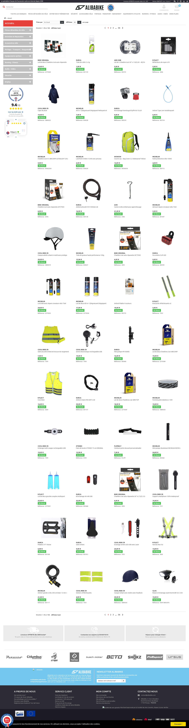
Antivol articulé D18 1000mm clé (87, 206)
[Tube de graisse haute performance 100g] (91, 238)
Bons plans (174, 14)
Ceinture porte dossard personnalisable (127, 447)
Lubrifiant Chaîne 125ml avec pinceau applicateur (88, 158)
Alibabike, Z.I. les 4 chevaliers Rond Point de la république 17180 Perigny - (150, 701)
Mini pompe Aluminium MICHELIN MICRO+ (166, 447)
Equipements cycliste (131, 14)
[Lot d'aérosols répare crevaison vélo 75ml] (53, 286)
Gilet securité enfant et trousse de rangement (53, 351)
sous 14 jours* (162, 1)
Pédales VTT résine (44, 543)
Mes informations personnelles (105, 701)
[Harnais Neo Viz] (168, 528)
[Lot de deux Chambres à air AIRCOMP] (168, 335)
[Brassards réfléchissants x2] (168, 286)
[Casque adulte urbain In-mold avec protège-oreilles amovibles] (53, 238)
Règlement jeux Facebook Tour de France (27, 703)
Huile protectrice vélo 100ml (162, 158)
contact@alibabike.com (148, 695)
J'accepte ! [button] (178, 724)
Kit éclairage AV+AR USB (84, 495)
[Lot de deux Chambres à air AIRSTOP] (130, 383)
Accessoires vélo (86, 14)
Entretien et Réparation (59, 14)
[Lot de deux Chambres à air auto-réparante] (53, 45)
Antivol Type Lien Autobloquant (163, 110)
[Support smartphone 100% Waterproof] (168, 479)
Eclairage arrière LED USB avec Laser (126, 543)
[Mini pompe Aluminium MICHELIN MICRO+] (168, 431)
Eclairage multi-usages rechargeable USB (52, 447)
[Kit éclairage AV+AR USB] (91, 479)
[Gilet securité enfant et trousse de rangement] (53, 335)
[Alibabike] (94, 7)
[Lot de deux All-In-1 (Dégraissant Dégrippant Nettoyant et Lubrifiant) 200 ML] (91, 286)
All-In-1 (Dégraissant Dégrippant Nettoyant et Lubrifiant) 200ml (91, 110)
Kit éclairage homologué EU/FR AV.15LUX (128, 109)
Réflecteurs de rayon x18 (161, 61)
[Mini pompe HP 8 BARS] (130, 335)
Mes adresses (100, 699)
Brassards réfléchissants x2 (161, 302)
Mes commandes (101, 695)
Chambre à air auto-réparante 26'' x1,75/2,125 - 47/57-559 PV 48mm (129, 495)
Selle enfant (80, 543)
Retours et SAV (59, 701)
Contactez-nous (148, 691)
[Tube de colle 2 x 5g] (91, 45)
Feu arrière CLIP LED (159, 254)
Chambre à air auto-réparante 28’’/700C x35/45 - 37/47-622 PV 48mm (51, 206)
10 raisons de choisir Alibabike (23, 697)
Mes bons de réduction (103, 703)
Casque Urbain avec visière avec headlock (128, 592)
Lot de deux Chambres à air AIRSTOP (126, 399)
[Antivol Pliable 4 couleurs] (130, 286)
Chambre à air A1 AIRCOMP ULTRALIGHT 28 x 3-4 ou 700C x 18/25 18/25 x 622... (53, 158)
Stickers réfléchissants (84, 592)
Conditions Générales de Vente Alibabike (67, 705)
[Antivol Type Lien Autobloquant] (168, 94)
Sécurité (74, 14)
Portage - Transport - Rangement (107, 14)
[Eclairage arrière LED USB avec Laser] (130, 528)
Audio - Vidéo (163, 14)
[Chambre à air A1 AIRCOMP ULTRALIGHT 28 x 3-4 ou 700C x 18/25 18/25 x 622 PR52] (53, 142)
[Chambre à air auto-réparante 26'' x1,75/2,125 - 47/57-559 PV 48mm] (130, 479)
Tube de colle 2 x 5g (83, 61)
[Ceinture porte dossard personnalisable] (130, 431)
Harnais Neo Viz (157, 543)
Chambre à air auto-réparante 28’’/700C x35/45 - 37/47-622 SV (127, 254)
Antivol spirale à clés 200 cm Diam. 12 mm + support (52, 592)
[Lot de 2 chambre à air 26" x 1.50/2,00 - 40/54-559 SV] (130, 45)
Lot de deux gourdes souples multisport (51, 495)
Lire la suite (70, 682)
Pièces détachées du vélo (38, 14)
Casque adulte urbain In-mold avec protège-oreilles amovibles (52, 254)
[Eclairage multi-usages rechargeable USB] (53, 431)
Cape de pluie (43, 109)
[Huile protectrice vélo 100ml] (168, 142)
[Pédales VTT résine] (53, 528)
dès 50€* (135, 1)
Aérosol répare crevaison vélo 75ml (164, 206)
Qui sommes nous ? (20, 695)
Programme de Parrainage (63, 703)
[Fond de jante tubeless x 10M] (168, 383)
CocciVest (41, 399)
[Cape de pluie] (53, 94)
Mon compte (103, 691)
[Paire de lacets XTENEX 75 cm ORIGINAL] (91, 431)
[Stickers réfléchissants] (91, 576)
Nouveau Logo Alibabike (21, 701)
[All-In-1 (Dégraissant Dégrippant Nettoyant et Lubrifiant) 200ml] (91, 94)
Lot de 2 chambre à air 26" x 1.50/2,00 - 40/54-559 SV (129, 61)
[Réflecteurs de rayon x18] (168, 45)
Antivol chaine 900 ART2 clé (85, 399)
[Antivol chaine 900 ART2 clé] (91, 383)
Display (8, 82)
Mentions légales (60, 707)
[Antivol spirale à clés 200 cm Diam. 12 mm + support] (53, 576)
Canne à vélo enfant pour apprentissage (127, 206)
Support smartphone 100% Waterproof (165, 495)
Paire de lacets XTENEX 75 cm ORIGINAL (89, 447)
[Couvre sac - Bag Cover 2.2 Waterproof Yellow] (130, 142)
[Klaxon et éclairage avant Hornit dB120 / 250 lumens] (168, 576)
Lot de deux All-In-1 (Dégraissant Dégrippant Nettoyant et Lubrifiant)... (91, 302)
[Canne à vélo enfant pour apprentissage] (130, 190)
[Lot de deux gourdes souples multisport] (53, 479)
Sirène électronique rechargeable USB (89, 351)
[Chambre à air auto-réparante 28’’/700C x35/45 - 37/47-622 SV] (130, 238)
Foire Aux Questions (61, 695)
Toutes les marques (18, 14)
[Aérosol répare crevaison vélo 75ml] (168, 190)
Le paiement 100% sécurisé (63, 699)
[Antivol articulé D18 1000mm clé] (91, 190)
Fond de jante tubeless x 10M (162, 399)
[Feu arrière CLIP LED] (168, 238)
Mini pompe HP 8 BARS (122, 351)
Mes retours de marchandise (105, 697)
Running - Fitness (149, 14)
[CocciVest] (53, 383)
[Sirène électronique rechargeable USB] (91, 335)
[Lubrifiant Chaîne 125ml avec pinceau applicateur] (91, 142)
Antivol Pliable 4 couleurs (122, 303)
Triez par (39, 22)
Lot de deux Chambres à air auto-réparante (52, 61)
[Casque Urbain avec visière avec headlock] (130, 576)
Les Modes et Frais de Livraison (64, 697)
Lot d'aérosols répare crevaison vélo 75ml (52, 302)
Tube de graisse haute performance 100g (90, 254)
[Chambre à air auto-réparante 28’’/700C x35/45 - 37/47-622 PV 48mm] (53, 190)
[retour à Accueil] (5, 18)
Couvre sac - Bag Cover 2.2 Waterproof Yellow (130, 158)
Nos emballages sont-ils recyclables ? (25, 699)
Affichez (69, 22)
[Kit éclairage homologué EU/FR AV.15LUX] (130, 94)
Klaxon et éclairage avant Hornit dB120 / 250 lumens (167, 592)
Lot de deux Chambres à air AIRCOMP (165, 351)
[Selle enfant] (91, 528)
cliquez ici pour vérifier (161, 707)
